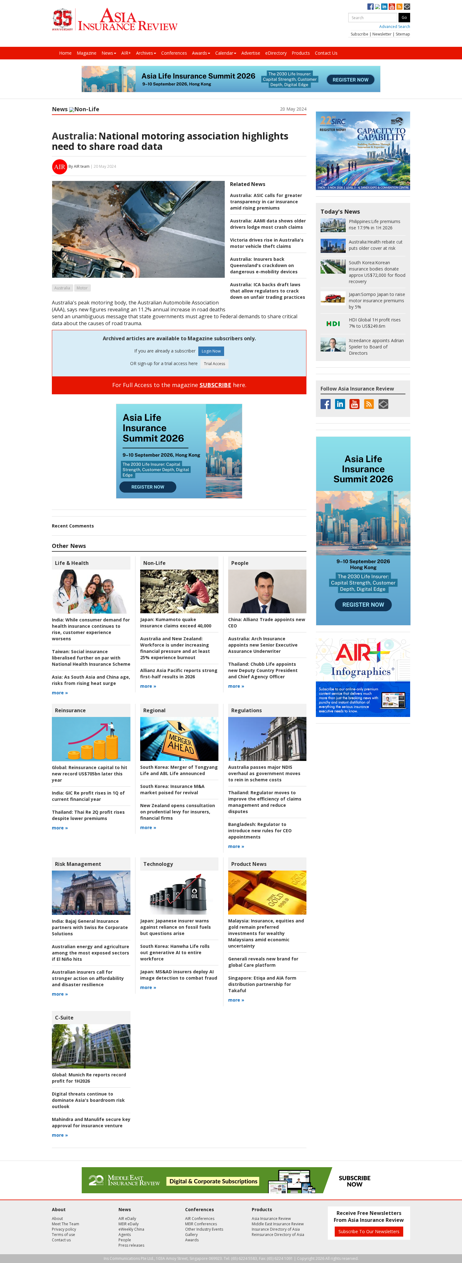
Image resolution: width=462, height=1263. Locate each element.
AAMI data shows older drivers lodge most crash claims (268, 224)
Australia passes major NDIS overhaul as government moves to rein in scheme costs (264, 773)
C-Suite (64, 1017)
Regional (154, 710)
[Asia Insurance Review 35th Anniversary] (115, 19)
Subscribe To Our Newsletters (368, 1231)
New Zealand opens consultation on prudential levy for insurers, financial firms (177, 811)
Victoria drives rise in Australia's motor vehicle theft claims (267, 243)
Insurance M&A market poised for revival (172, 789)
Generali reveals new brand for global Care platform (263, 962)
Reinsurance (70, 710)
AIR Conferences (199, 1218)
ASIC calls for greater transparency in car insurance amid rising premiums (266, 201)
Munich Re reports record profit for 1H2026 (89, 1078)
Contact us (61, 1240)
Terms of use (63, 1234)
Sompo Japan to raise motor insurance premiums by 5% (377, 300)
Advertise (250, 53)
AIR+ (126, 53)
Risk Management (78, 864)
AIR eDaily (127, 1218)
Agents (124, 1234)
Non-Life (86, 109)
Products (301, 53)
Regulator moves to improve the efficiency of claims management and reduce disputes (264, 802)
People (240, 563)
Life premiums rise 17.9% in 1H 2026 (374, 224)
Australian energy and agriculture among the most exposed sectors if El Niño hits (90, 952)
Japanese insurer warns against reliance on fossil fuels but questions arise (175, 927)
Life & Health (72, 563)
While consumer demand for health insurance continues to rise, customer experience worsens (91, 629)
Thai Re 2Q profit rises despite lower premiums (88, 815)
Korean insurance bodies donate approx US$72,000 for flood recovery (377, 272)
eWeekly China (131, 1229)
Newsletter (382, 34)
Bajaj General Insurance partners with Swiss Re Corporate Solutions (90, 927)
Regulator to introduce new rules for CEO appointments (260, 830)
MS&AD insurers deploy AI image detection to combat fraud (178, 975)
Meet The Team (65, 1224)
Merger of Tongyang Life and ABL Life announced (179, 770)
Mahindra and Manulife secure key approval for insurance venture (91, 1122)
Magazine (86, 53)
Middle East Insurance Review (278, 1224)
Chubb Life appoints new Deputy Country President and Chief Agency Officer (263, 670)
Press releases (131, 1245)
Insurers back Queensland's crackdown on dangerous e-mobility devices (264, 265)
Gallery (191, 1234)
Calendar (224, 53)
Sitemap (403, 34)
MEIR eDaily (128, 1224)
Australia (62, 288)
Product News (249, 864)
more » (60, 693)
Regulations (246, 710)
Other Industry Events (204, 1229)
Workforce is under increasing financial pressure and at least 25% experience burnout (175, 648)
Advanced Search (394, 26)
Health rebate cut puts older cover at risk (376, 245)
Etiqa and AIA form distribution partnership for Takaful (262, 984)
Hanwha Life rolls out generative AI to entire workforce (175, 952)
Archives (144, 53)
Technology (158, 864)
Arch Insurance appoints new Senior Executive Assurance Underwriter (263, 645)
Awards (199, 53)
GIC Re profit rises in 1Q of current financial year (88, 796)
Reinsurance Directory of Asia (278, 1234)
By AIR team (79, 166)
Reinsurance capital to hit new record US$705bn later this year (89, 773)
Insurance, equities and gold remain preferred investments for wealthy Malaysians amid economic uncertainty (266, 933)
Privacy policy (64, 1229)
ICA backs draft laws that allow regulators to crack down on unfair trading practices (267, 291)
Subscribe (359, 34)
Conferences (174, 53)
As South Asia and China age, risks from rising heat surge (91, 680)
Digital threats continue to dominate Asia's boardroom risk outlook (88, 1100)
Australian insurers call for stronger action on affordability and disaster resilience (88, 978)
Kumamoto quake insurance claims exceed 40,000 (175, 622)
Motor (82, 288)
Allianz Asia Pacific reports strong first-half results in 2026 (178, 673)
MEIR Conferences (201, 1224)
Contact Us (326, 53)
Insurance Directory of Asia (276, 1229)
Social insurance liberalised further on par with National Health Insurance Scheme (91, 657)
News (107, 53)
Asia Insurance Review (271, 1218)
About (57, 1218)
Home (65, 53)
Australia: (74, 135)
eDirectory (276, 53)
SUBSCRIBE (215, 385)
